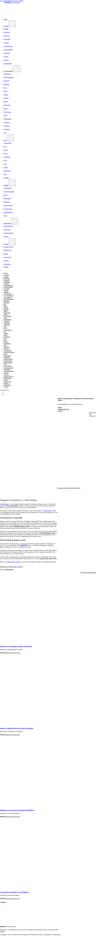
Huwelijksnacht (8, 226)
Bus (5, 88)
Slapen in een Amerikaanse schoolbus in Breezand (16, 646)
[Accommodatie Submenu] (16, 68)
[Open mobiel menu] (1, 270)
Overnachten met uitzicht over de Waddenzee (14, 892)
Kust (5, 160)
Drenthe (6, 29)
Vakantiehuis (7, 119)
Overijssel (7, 53)
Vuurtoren (7, 126)
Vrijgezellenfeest (9, 233)
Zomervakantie (8, 205)
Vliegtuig (6, 122)
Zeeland (6, 60)
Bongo (6, 254)
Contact (6, 267)
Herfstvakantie (8, 212)
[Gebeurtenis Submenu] (14, 221)
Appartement (7, 74)
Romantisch (7, 171)
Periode (6, 185)
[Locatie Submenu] (12, 23)
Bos (5, 146)
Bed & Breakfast (9, 77)
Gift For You (7, 257)
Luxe (5, 164)
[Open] (4, 400)
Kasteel (6, 94)
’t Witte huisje (24, 544)
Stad (5, 174)
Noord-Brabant (8, 46)
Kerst (5, 216)
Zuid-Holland (8, 63)
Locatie (6, 26)
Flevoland (7, 32)
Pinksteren (7, 202)
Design (6, 150)
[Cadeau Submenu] (12, 241)
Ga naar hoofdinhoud (6, 1)
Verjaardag (7, 229)
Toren (5, 115)
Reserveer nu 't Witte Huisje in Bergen (11, 567)
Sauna (5, 108)
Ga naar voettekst (18, 1)
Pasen (5, 195)
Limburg (6, 43)
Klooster (6, 98)
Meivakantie (7, 198)
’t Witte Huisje (4, 504)
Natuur (6, 167)
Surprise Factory (9, 247)
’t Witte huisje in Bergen (12, 562)
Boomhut (6, 84)
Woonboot (7, 129)
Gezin (5, 153)
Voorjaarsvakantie (9, 191)
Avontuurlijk (7, 143)
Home (5, 19)
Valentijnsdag (8, 188)
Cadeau (6, 244)
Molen (6, 101)
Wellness (6, 178)
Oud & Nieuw (8, 209)
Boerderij (6, 81)
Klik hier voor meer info (12, 653)
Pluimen (6, 260)
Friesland (6, 36)
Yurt (5, 133)
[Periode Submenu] (12, 183)
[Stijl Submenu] (10, 138)
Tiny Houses (7, 112)
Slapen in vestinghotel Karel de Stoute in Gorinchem (16, 728)
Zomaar (6, 236)
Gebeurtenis (7, 223)
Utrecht (6, 56)
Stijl (5, 140)
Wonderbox (7, 264)
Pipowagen (7, 105)
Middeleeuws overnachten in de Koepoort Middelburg (17, 810)
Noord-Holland (8, 49)
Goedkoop (7, 157)
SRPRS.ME (7, 250)
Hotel (5, 91)
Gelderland (7, 39)
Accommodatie (8, 71)
